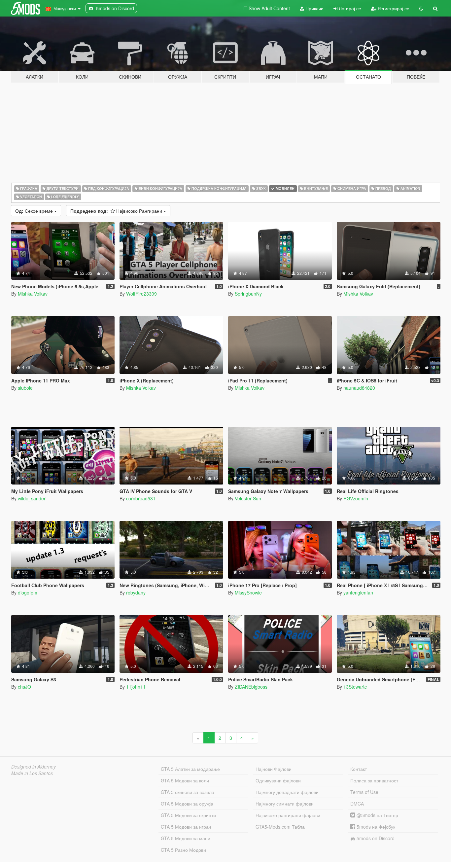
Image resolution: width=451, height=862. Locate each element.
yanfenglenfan (358, 592)
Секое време (34, 210)
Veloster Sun (248, 498)
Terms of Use (364, 792)
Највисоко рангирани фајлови (288, 815)
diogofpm (27, 592)
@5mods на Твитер (376, 815)
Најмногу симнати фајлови (285, 803)
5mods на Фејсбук (375, 826)
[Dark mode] (421, 8)
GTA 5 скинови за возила (187, 792)
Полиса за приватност (374, 780)
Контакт (358, 769)
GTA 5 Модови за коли (185, 780)
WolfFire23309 (141, 293)
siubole (25, 387)
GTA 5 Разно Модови (183, 849)
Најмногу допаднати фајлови (287, 792)
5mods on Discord (375, 838)
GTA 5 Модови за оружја (187, 803)
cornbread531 (141, 498)
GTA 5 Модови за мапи (185, 838)
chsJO (24, 686)
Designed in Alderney (33, 766)
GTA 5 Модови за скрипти (188, 815)
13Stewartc (355, 686)
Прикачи (314, 8)
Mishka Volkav (33, 293)
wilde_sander (32, 498)
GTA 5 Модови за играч (186, 826)
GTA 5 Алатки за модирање (190, 769)
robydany (136, 592)
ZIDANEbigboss (251, 686)
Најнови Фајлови (274, 769)
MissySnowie (248, 592)
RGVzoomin (355, 498)
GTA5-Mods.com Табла (280, 826)
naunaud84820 (359, 387)
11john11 (136, 686)
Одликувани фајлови (278, 780)
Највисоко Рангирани (116, 210)
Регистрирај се (392, 8)
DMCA (357, 803)
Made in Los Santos (32, 773)
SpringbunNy (248, 293)
